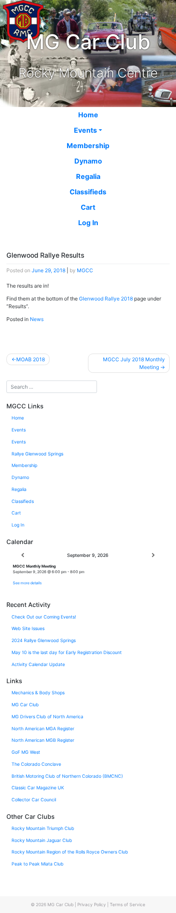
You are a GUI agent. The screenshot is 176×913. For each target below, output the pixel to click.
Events (85, 130)
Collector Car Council (34, 800)
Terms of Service (127, 904)
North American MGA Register (43, 729)
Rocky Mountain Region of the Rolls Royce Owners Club (70, 852)
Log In (88, 222)
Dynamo (88, 161)
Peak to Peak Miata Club (38, 864)
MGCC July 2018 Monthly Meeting (134, 363)
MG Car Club (25, 705)
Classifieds (88, 191)
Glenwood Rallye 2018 (106, 298)
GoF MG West (26, 752)
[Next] (153, 555)
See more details (27, 582)
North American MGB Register (43, 740)
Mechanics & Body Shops (38, 693)
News (37, 319)
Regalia (88, 176)
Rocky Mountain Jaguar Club (42, 840)
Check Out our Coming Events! (44, 617)
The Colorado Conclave (36, 764)
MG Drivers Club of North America (47, 717)
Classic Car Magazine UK (38, 788)
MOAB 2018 (30, 359)
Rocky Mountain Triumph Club (43, 828)
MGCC (85, 270)
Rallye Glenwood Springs (37, 454)
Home (88, 114)
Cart (88, 207)
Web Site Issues (28, 628)
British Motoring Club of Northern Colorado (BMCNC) (67, 776)
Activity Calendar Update (38, 664)
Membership (88, 145)
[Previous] (22, 555)
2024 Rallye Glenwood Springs (44, 640)
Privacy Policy (91, 904)
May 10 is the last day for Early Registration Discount (67, 652)
